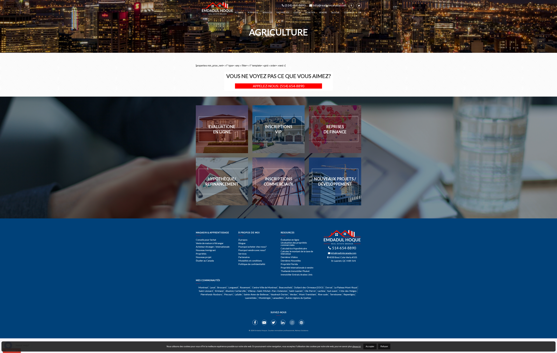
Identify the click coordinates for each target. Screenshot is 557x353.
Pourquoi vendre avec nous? (252, 250)
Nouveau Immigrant (206, 250)
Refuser (384, 346)
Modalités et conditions (250, 260)
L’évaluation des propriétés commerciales (294, 243)
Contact (349, 12)
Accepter (370, 346)
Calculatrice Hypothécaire (294, 248)
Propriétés (282, 12)
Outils (297, 12)
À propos (253, 12)
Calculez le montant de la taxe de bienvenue (297, 252)
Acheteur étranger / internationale (212, 247)
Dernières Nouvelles (291, 260)
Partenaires (244, 257)
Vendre (323, 12)
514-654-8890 (344, 248)
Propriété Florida (289, 264)
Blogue (335, 12)
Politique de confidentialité (251, 264)
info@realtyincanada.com (329, 5)
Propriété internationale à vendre (297, 267)
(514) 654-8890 (295, 5)
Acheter (310, 12)
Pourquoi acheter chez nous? (252, 247)
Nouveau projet (203, 257)
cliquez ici (356, 346)
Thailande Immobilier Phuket (295, 271)
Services (267, 12)
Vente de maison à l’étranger (210, 243)
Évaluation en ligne (290, 240)
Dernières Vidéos (289, 257)
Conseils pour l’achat (206, 240)
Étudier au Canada (205, 260)
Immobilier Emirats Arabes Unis (296, 274)
